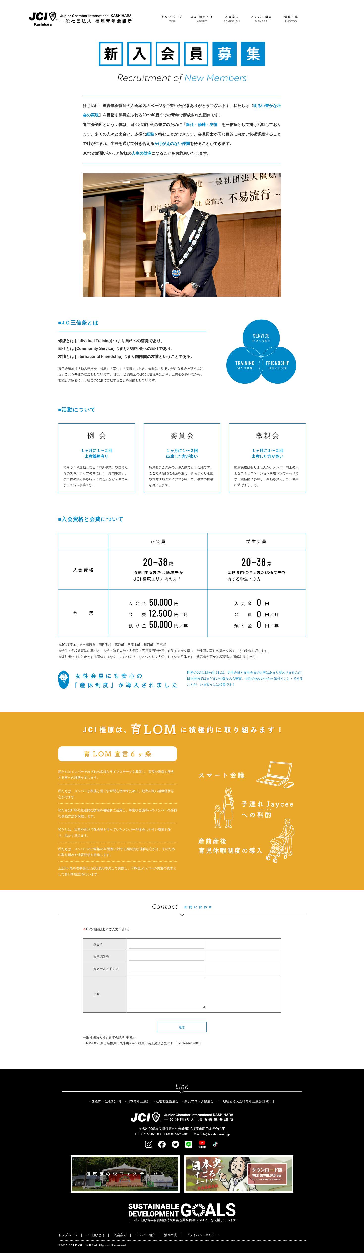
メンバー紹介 (145, 1235)
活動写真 (170, 1235)
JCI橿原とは (95, 1235)
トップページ (68, 1235)
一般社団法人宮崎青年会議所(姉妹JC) (247, 1101)
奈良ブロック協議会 (198, 1101)
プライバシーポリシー (202, 1235)
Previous (79, 235)
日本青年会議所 (138, 1101)
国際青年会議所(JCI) (106, 1101)
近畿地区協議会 (167, 1101)
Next (284, 235)
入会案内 (120, 1235)
